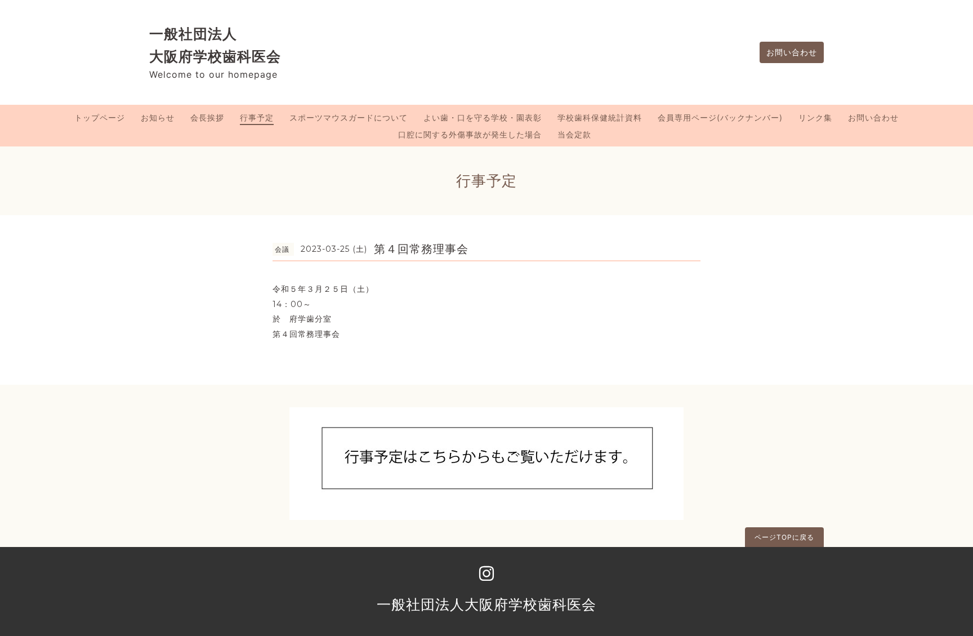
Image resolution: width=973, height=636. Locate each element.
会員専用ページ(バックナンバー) (720, 117)
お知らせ (158, 117)
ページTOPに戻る (784, 537)
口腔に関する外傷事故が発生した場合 (470, 134)
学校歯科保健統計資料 (599, 117)
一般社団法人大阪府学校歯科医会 (486, 604)
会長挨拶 (207, 117)
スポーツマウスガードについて (348, 117)
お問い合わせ (791, 52)
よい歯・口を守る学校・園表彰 (482, 117)
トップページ (99, 117)
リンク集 (815, 117)
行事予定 (257, 117)
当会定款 (574, 134)
